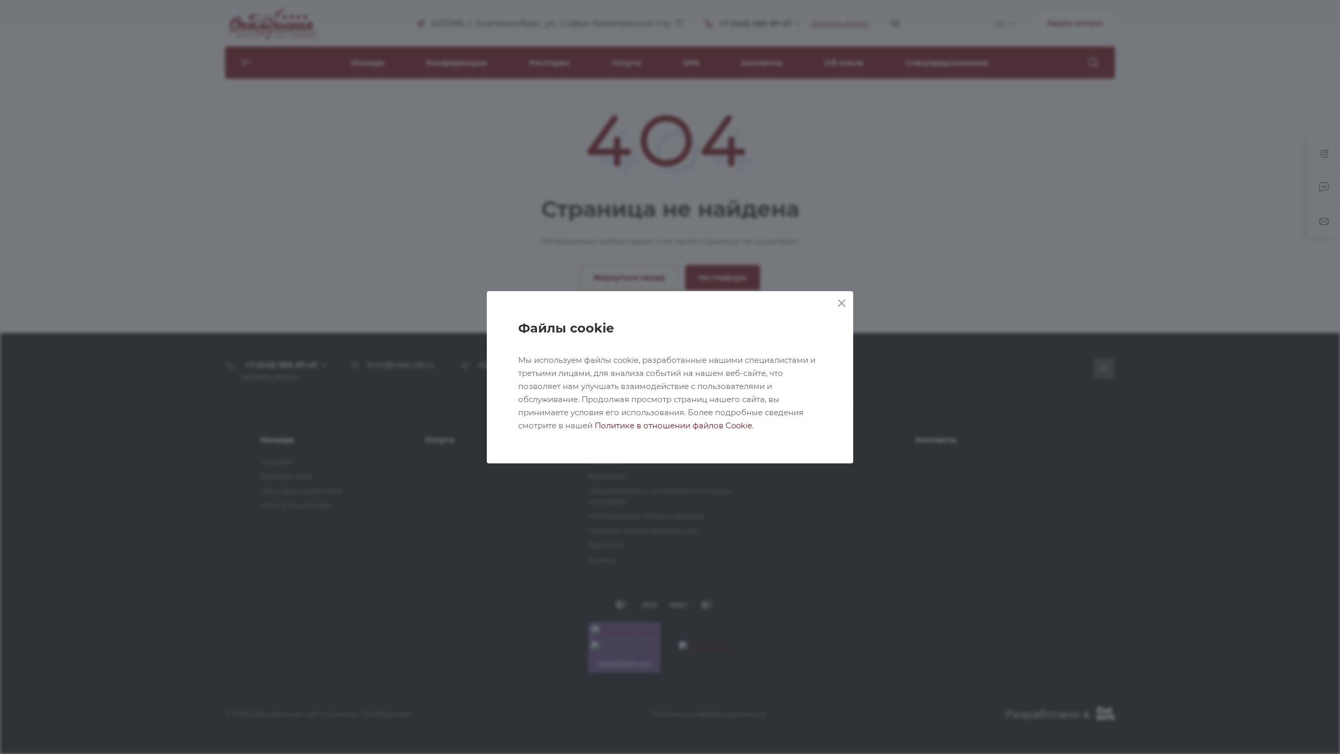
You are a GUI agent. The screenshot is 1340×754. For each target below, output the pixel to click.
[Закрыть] (842, 303)
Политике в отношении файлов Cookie (673, 425)
